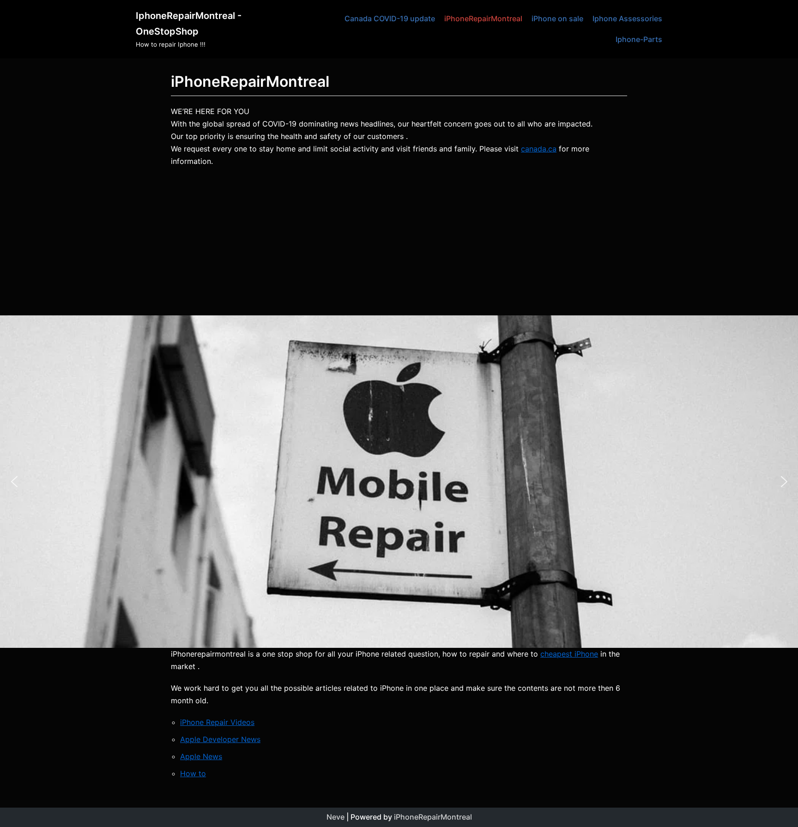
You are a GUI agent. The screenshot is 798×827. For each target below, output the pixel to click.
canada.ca (538, 148)
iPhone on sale (557, 18)
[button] (14, 481)
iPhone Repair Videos (217, 722)
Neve (335, 816)
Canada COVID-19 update (390, 18)
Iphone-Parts (639, 39)
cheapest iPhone (569, 653)
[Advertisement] (399, 241)
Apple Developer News (220, 739)
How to (193, 773)
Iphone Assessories (627, 18)
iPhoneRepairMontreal (483, 18)
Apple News (201, 756)
